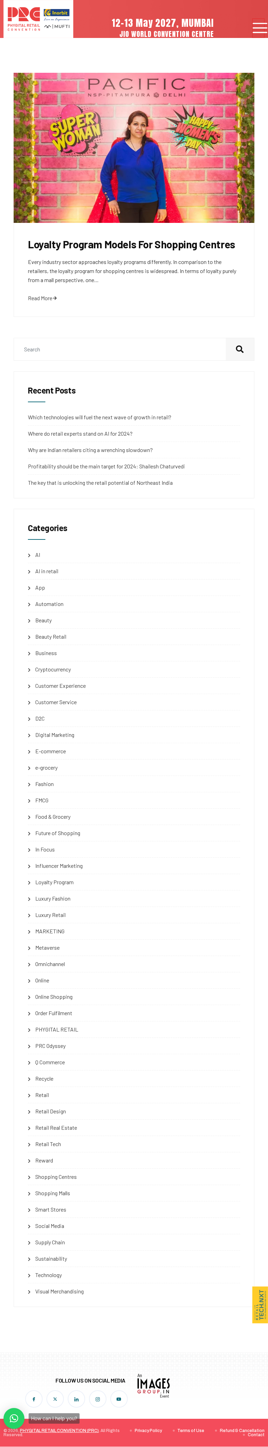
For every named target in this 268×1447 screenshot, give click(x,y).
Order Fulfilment (53, 1013)
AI (37, 554)
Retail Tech (48, 1144)
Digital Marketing (54, 734)
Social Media (49, 1225)
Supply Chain (50, 1242)
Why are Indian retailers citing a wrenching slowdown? (90, 449)
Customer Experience (60, 685)
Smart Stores (50, 1209)
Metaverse (47, 947)
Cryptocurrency (53, 669)
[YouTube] (119, 1399)
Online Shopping (54, 996)
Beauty (43, 620)
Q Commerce (50, 1062)
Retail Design (50, 1111)
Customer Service (56, 702)
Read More (40, 298)
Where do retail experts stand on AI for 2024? (80, 433)
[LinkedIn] (76, 1399)
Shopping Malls (52, 1193)
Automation (49, 603)
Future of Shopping (57, 833)
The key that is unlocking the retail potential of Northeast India (100, 482)
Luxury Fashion (52, 898)
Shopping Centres (56, 1176)
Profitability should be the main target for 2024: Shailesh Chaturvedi (106, 466)
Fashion (44, 783)
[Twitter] (55, 1399)
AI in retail (46, 571)
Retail (42, 1094)
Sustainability (51, 1258)
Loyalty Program (54, 882)
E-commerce (50, 751)
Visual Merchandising (59, 1291)
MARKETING (50, 931)
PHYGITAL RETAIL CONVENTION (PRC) (59, 1431)
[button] (13, 1418)
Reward (44, 1160)
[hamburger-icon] (258, 28)
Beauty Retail (50, 636)
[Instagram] (97, 1399)
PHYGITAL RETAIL (56, 1029)
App (40, 587)
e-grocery (46, 767)
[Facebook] (34, 1399)
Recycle (44, 1078)
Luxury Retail (50, 914)
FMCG (42, 800)
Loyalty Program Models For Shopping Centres (131, 244)
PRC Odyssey (50, 1045)
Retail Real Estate (56, 1127)
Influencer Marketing (59, 865)
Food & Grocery (52, 816)
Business (46, 652)
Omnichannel (50, 963)
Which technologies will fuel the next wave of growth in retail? (99, 417)
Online (42, 980)
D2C (40, 718)
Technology (48, 1274)
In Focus (45, 849)
